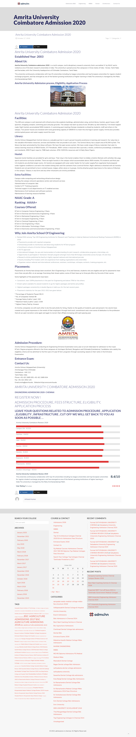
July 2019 (20, 544)
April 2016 (21, 583)
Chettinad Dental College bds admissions (68, 629)
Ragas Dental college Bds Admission (66, 664)
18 (58, 581)
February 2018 (22, 556)
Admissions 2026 (60, 522)
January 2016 (22, 594)
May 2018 (20, 548)
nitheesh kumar (30, 499)
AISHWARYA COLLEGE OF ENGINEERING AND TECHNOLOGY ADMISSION (30, 611)
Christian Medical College (31, 633)
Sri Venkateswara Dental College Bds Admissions (67, 696)
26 (63, 585)
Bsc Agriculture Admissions (63, 626)
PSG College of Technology (36, 657)
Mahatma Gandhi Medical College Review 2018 (31, 647)
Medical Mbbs (58, 657)
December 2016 (23, 571)
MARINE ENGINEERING (61, 646)
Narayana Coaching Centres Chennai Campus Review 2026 (101, 577)
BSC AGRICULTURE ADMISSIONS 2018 (29, 622)
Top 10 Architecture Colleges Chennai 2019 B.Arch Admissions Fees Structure (68, 537)
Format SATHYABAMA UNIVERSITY (103, 542)
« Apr (53, 592)
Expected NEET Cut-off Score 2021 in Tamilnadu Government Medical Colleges (103, 591)
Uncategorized (58, 721)
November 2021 (23, 536)
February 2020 (22, 540)
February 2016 (22, 590)
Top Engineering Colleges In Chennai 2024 (68, 718)
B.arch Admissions (60, 615)
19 (63, 581)
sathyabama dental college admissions (67, 668)
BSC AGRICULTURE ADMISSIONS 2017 (30, 618)
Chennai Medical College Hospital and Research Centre (25, 627)
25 (58, 585)
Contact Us (58, 545)
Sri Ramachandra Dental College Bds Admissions (66, 683)
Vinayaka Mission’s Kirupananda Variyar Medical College (28, 696)
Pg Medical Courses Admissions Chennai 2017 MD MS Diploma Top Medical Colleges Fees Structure (69, 551)
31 (53, 588)
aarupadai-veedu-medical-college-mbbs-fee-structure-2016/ (68, 602)
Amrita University (59, 611)
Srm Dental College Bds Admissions (66, 701)
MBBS (56, 529)
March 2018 (21, 552)
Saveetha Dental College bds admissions (68, 675)
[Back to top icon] (128, 733)
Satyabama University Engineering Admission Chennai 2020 (105, 536)
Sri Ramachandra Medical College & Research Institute (31, 679)
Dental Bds (57, 633)
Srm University (58, 704)
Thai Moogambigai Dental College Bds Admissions (67, 713)
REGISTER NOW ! (28, 397)
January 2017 (22, 567)
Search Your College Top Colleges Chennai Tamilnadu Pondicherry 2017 (69, 558)
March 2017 (21, 563)
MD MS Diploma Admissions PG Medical (67, 654)
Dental (56, 532)
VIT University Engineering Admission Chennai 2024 (102, 605)
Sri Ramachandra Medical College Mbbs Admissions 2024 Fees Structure (67, 690)
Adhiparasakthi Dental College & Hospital (68, 608)
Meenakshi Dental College (63, 661)
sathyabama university (61, 672)
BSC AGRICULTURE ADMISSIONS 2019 (33, 625)
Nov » (58, 592)
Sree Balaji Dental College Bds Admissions (68, 679)
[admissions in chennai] (23, 3)
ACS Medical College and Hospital (41, 608)
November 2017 (23, 560)
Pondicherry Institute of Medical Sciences (34, 652)
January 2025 (22, 533)
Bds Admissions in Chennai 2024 (65, 618)
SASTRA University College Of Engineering (28, 663)
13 (68, 578)
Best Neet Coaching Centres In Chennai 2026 (102, 584)
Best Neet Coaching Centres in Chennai (67, 622)
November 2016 (23, 575)
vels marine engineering (28, 687)
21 (73, 581)
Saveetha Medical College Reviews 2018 (32, 669)
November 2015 (23, 598)
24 (53, 585)
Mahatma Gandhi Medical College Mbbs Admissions (67, 641)
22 (78, 581)
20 (68, 581)
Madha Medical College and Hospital (30, 644)
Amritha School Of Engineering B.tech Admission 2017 (28, 613)
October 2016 (22, 579)
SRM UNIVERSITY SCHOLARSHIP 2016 (67, 708)
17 (53, 581)
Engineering (58, 526)
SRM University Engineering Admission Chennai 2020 (102, 598)
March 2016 (21, 586)
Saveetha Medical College (27, 666)
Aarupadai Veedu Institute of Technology (25, 608)
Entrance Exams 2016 (61, 542)
